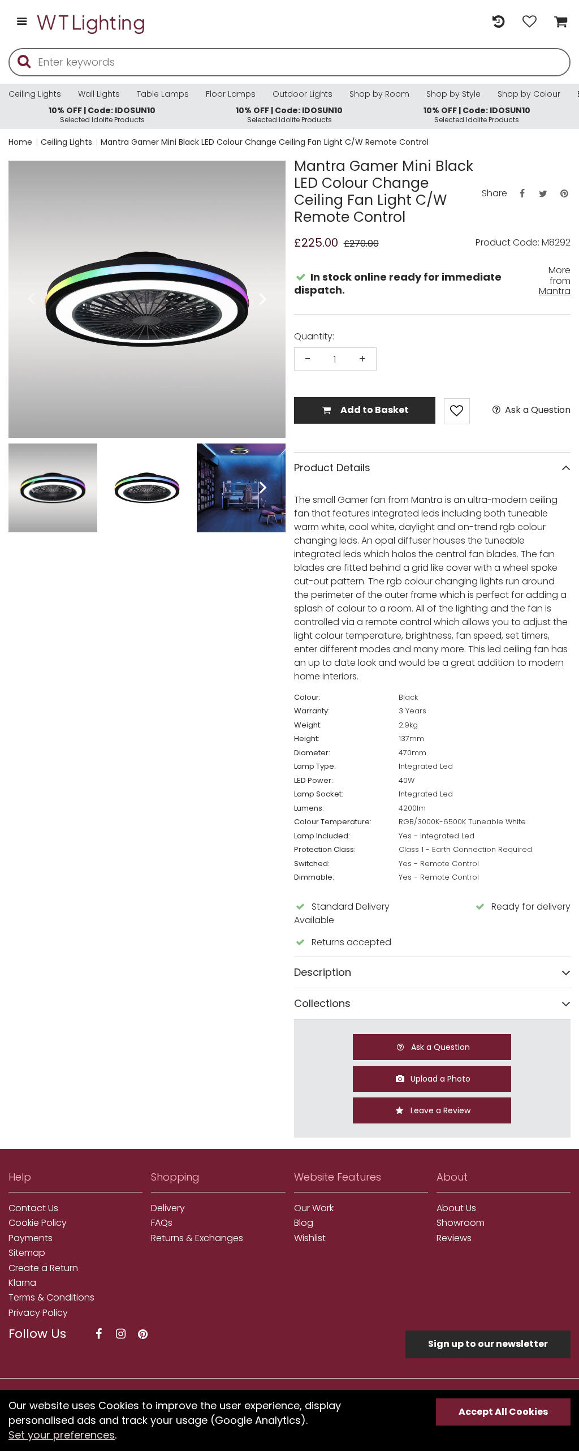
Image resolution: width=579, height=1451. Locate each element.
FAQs (161, 1223)
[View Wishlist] (529, 22)
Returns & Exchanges (197, 1238)
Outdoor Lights (302, 93)
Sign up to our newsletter (488, 1343)
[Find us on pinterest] (142, 1334)
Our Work (314, 1208)
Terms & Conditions (51, 1298)
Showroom (461, 1223)
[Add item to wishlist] (457, 411)
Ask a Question (537, 410)
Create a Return (43, 1268)
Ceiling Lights (34, 93)
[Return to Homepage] (91, 22)
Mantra (555, 291)
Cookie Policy (37, 1223)
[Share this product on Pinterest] (564, 194)
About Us (456, 1208)
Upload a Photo (439, 1078)
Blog (303, 1223)
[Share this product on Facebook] (522, 194)
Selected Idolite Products (102, 114)
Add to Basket (374, 409)
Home (20, 142)
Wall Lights (99, 93)
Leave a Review (439, 1110)
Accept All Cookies (503, 1411)
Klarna (22, 1283)
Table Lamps (163, 93)
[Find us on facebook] (98, 1334)
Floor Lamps (231, 93)
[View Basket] (558, 22)
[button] (30, 299)
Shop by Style (453, 93)
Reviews (454, 1238)
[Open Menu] (21, 22)
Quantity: (314, 336)
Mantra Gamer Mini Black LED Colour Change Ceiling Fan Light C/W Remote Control (265, 142)
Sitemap (26, 1253)
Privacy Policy (38, 1313)
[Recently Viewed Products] (498, 22)
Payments (30, 1238)
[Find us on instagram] (120, 1334)
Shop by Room (379, 93)
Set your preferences (61, 1435)
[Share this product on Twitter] (543, 194)
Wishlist (310, 1238)
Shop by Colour (529, 93)
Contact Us (33, 1208)
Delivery (168, 1208)
